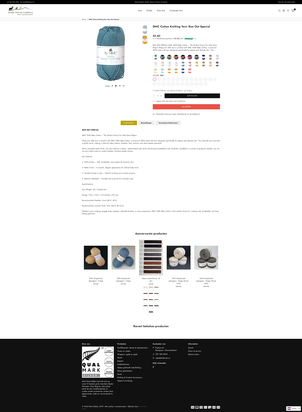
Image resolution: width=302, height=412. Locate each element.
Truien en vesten (123, 351)
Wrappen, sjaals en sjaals (127, 354)
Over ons (161, 10)
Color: (158, 75)
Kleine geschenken (124, 371)
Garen (119, 357)
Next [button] (137, 54)
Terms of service (194, 351)
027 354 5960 (14, 2)
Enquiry (189, 91)
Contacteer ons (176, 10)
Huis (140, 10)
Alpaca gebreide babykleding (129, 367)
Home (84, 20)
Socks (119, 374)
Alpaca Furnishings (124, 380)
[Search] (279, 10)
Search (190, 347)
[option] (110, 53)
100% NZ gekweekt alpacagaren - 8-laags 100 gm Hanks (179, 280)
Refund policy (193, 354)
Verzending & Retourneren (168, 123)
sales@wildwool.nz (28, 2)
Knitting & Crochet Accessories (129, 377)
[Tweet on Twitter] (116, 86)
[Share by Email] (123, 86)
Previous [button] (84, 54)
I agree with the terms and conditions (170, 101)
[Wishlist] (288, 10)
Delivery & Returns (176, 91)
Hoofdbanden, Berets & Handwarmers (132, 347)
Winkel (149, 10)
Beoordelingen (146, 123)
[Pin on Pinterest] (120, 86)
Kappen (120, 361)
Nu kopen (186, 106)
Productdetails (129, 123)
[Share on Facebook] (112, 86)
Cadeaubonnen (123, 364)
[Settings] (284, 10)
